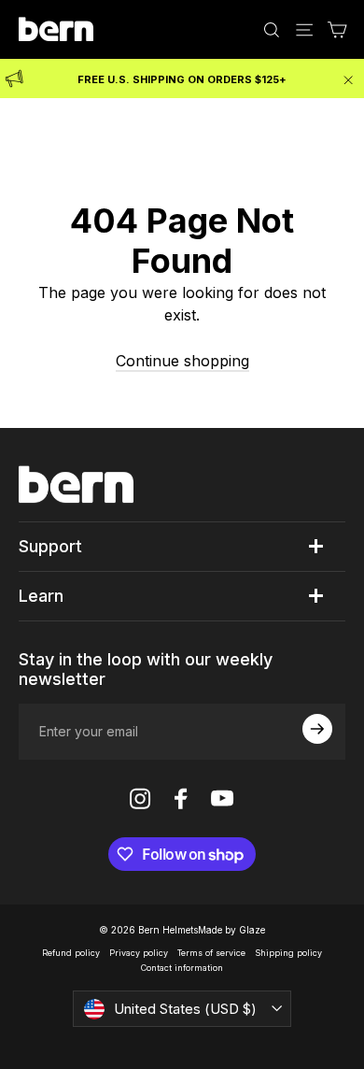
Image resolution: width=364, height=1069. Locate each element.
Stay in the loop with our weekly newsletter (146, 669)
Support (50, 546)
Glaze (252, 929)
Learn (41, 596)
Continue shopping (182, 360)
